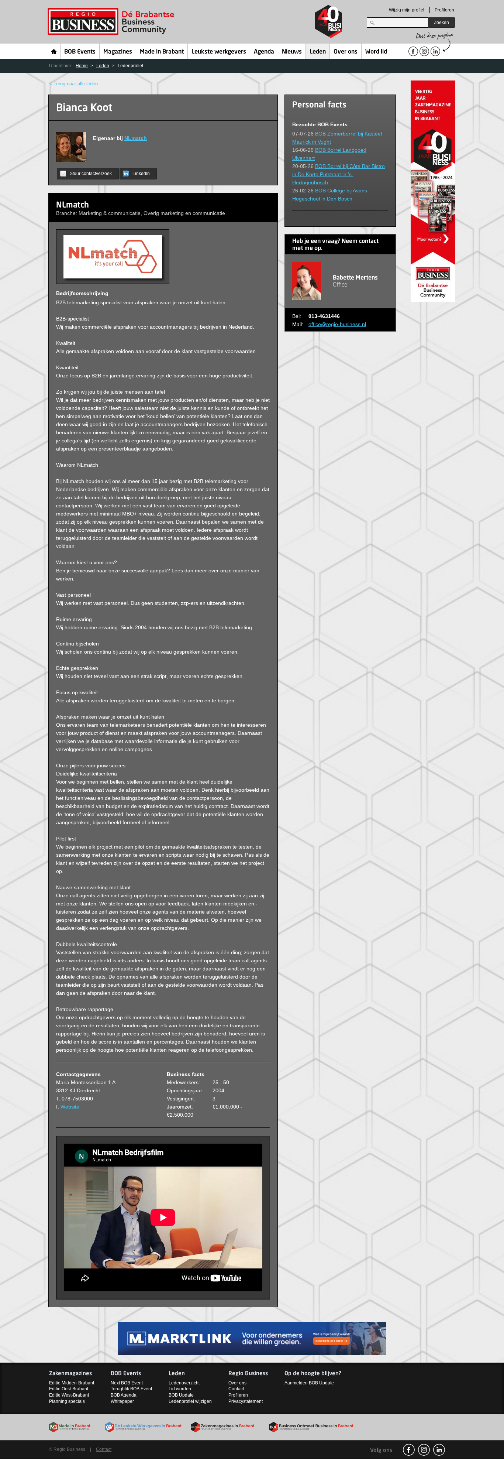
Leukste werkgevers (218, 52)
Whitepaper (122, 1401)
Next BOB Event (127, 1383)
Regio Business (112, 21)
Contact (236, 1388)
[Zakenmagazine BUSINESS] (433, 191)
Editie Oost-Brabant (68, 1388)
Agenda (264, 52)
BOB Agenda (124, 1395)
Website (70, 1107)
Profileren (444, 10)
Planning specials (67, 1401)
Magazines (117, 52)
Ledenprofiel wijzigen (190, 1401)
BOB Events (80, 52)
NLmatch (135, 138)
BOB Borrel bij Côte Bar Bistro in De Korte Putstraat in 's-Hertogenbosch (338, 174)
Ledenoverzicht (184, 1383)
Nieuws (292, 52)
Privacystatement (245, 1401)
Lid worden (180, 1388)
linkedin (439, 1450)
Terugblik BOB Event (131, 1388)
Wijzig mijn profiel (406, 10)
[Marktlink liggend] (252, 1338)
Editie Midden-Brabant (71, 1383)
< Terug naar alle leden (73, 83)
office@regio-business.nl (337, 324)
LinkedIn (141, 173)
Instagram (424, 1450)
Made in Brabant (162, 52)
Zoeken (441, 22)
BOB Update (181, 1395)
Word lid (376, 52)
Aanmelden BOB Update (309, 1383)
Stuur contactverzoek (91, 173)
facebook (409, 1450)
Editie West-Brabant (69, 1395)
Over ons (346, 52)
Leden (318, 52)
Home (54, 51)
